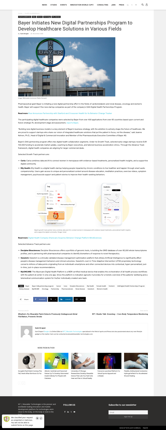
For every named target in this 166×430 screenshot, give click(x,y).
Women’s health (102, 289)
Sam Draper (24, 33)
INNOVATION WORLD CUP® (82, 5)
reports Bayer (72, 123)
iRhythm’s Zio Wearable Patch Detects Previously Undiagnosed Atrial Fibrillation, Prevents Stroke (47, 315)
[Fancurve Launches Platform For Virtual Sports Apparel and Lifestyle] (109, 361)
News (44, 5)
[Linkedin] (128, 5)
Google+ (47, 331)
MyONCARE (35, 289)
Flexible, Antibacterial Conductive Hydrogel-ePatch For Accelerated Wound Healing (135, 373)
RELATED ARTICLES (27, 348)
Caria (65, 286)
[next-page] (23, 383)
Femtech (112, 286)
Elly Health (90, 286)
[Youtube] (136, 5)
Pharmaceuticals (67, 289)
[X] (132, 5)
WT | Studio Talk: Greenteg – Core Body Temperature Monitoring (120, 314)
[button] (142, 5)
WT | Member (56, 17)
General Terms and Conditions (130, 428)
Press (121, 5)
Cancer (58, 286)
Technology (47, 17)
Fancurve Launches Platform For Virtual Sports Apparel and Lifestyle (109, 373)
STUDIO (53, 5)
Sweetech (91, 289)
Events (63, 5)
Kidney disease (24, 289)
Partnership (55, 289)
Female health (101, 286)
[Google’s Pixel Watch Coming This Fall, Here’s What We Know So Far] (30, 361)
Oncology (45, 289)
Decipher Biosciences (77, 286)
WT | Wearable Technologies (72, 331)
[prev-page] (19, 383)
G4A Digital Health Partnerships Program (131, 286)
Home (20, 13)
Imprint (145, 428)
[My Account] (146, 4)
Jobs (114, 5)
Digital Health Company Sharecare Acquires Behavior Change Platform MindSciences (65, 238)
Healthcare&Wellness (25, 17)
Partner (40, 17)
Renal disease (80, 289)
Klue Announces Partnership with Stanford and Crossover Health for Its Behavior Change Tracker (70, 113)
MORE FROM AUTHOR (46, 348)
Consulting (102, 5)
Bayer (27, 286)
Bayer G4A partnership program (43, 286)
